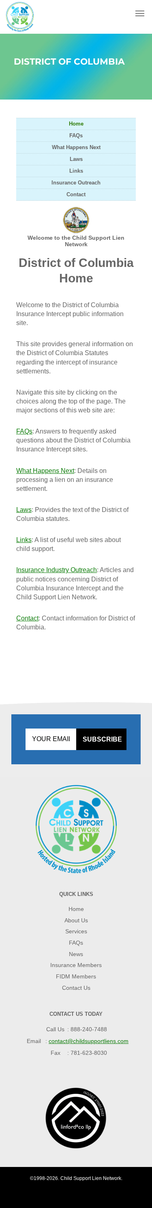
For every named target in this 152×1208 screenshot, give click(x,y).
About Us (76, 920)
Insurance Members (76, 965)
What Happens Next (76, 147)
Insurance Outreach (76, 183)
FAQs (76, 135)
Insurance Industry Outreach (56, 569)
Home (76, 124)
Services (76, 931)
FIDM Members (76, 976)
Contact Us (76, 988)
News (76, 954)
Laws (76, 159)
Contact (76, 194)
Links (76, 171)
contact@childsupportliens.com (88, 1041)
